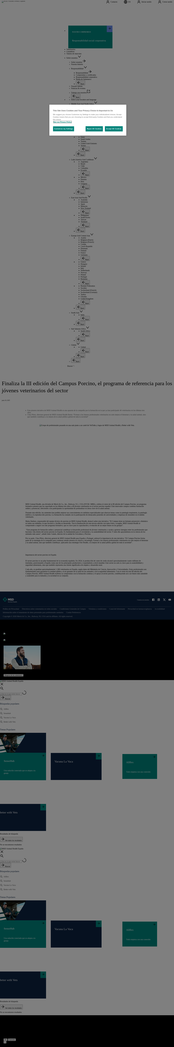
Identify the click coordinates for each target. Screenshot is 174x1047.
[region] (87, 120)
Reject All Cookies (94, 129)
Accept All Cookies (113, 129)
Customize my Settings (63, 129)
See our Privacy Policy (62, 122)
